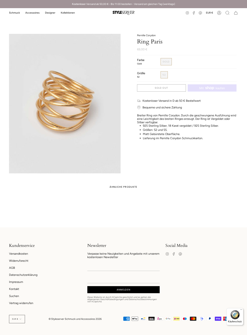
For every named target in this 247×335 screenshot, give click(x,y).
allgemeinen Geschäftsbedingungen (105, 299)
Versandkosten (18, 253)
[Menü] (241, 310)
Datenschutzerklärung (23, 275)
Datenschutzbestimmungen (143, 299)
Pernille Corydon (146, 35)
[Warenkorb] (236, 13)
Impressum (16, 282)
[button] (14, 13)
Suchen (14, 296)
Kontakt (14, 289)
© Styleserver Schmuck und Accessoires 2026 (75, 319)
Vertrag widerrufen (21, 303)
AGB (12, 267)
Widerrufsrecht (18, 260)
